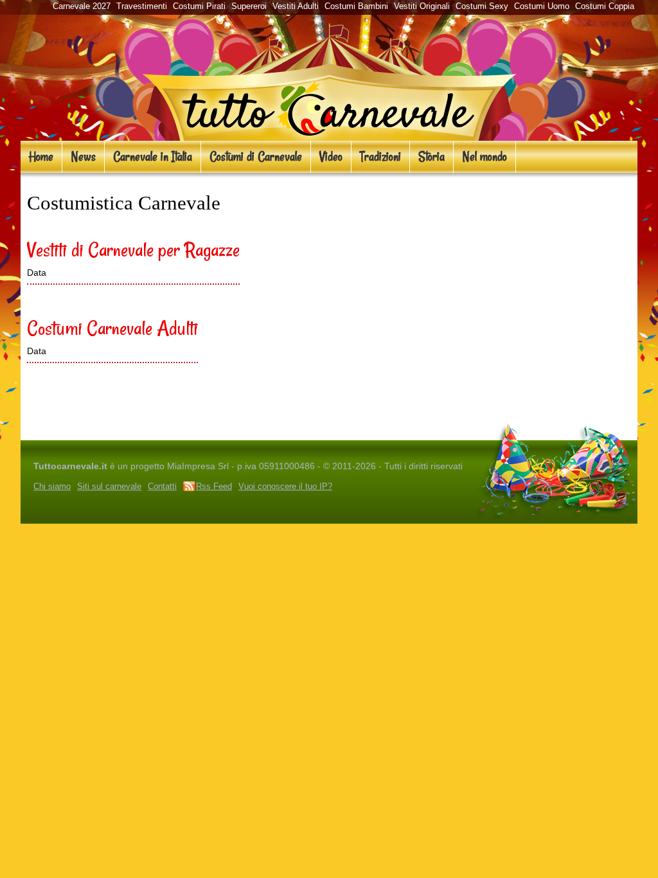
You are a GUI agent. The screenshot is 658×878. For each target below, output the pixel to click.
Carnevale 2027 (82, 6)
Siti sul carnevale (109, 486)
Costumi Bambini (356, 6)
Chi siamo (52, 486)
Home (41, 156)
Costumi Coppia (604, 6)
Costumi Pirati (199, 6)
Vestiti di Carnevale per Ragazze (133, 249)
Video (330, 156)
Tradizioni (380, 156)
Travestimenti (141, 6)
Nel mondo (484, 156)
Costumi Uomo (541, 6)
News (83, 156)
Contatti (162, 486)
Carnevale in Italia (152, 156)
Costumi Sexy (482, 6)
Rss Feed (214, 486)
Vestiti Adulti (295, 6)
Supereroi (249, 6)
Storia (431, 156)
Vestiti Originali (422, 6)
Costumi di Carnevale (255, 156)
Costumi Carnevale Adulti (112, 327)
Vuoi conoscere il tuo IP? (285, 486)
